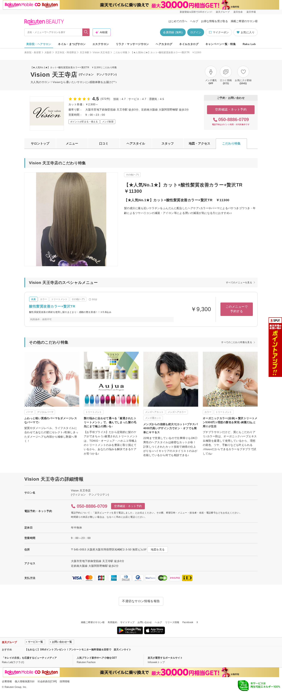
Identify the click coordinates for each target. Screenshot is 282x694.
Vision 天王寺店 (101, 52)
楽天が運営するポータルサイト (165, 657)
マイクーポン (221, 32)
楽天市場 (251, 12)
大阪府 (48, 52)
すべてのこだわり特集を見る (236, 342)
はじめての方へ (177, 21)
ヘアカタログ (164, 44)
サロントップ (40, 143)
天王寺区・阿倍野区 (65, 52)
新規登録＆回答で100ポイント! (196, 12)
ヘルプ (194, 21)
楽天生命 (238, 12)
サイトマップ (127, 622)
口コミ (103, 143)
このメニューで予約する (237, 309)
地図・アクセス (199, 143)
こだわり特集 (120, 52)
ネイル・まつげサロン (72, 44)
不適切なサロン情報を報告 (141, 601)
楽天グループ (223, 12)
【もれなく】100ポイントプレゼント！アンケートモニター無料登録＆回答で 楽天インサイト (78, 649)
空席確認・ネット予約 (231, 109)
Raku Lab (249, 44)
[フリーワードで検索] (86, 32)
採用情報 (65, 681)
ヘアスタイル (136, 143)
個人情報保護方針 (25, 681)
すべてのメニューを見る (239, 282)
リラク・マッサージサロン (132, 44)
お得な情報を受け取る (214, 21)
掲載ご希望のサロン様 (244, 21)
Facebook (187, 622)
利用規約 (112, 622)
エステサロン (100, 44)
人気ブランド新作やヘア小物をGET (97, 657)
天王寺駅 (84, 52)
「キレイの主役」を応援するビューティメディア (29, 657)
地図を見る (158, 549)
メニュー (72, 143)
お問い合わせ (145, 622)
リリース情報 (172, 622)
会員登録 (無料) (173, 32)
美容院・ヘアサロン (38, 44)
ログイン (195, 32)
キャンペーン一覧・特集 (220, 44)
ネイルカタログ (189, 44)
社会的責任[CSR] (47, 681)
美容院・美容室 (32, 52)
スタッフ (168, 143)
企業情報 (7, 681)
